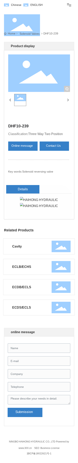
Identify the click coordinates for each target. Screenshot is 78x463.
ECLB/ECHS (21, 266)
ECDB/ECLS (21, 287)
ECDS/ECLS (21, 307)
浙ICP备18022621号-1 (39, 453)
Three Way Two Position (45, 134)
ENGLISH (36, 4)
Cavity (17, 246)
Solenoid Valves (30, 33)
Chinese (16, 4)
